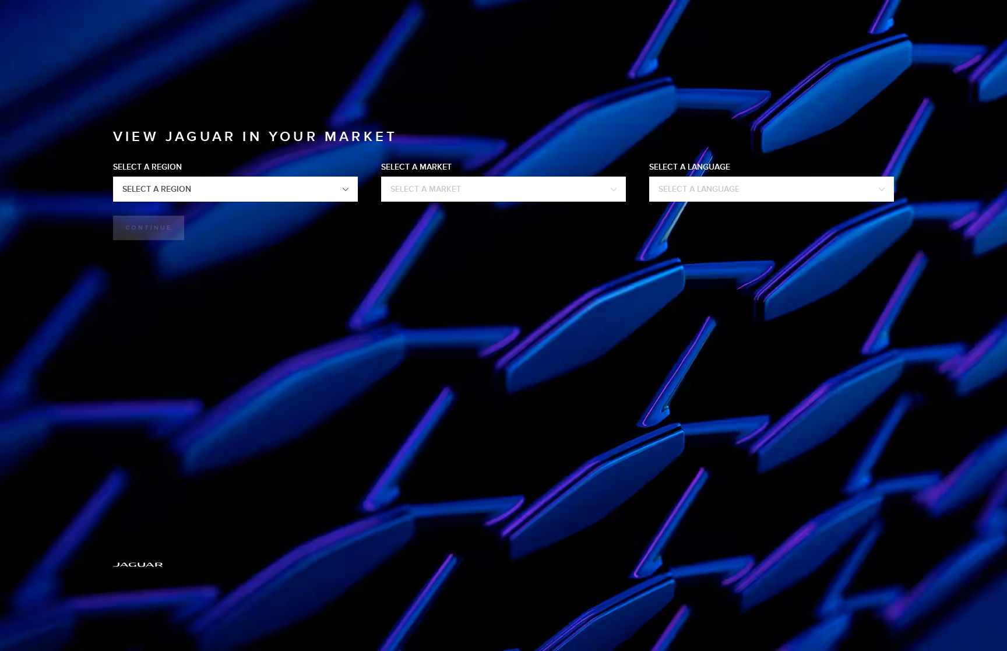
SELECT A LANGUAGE (689, 167)
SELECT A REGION (147, 167)
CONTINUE (148, 227)
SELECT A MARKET (416, 167)
